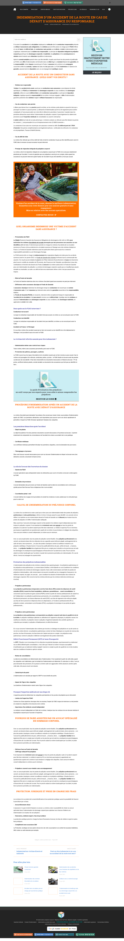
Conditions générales (82, 919)
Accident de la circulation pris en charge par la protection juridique (33, 890)
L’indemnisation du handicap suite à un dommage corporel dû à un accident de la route (68, 891)
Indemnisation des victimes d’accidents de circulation (32, 880)
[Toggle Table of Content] (78, 39)
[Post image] (18, 869)
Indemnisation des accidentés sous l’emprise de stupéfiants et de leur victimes (69, 869)
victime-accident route (45, 839)
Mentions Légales (72, 919)
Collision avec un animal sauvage (68, 878)
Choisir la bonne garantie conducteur (31, 868)
